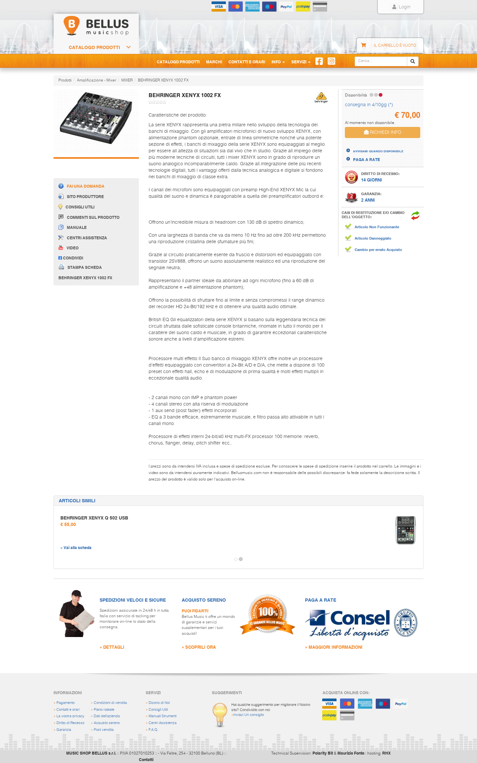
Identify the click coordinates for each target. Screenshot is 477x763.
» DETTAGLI (112, 647)
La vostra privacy (70, 716)
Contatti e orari (68, 709)
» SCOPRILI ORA (199, 647)
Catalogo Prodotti (94, 47)
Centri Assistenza (163, 723)
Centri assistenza (87, 237)
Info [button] (277, 61)
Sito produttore (85, 196)
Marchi (214, 61)
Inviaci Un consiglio (248, 715)
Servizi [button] (299, 61)
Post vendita (104, 730)
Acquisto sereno (107, 723)
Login (404, 7)
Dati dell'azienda (107, 716)
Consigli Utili (158, 709)
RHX (386, 753)
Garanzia (63, 730)
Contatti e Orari (246, 61)
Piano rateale (104, 709)
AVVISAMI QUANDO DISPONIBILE (378, 151)
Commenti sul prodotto (93, 217)
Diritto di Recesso (70, 723)
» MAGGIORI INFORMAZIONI (333, 647)
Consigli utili (80, 206)
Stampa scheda (84, 266)
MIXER (127, 80)
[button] (60, 559)
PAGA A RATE (366, 159)
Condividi (72, 257)
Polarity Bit (322, 753)
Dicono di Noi (159, 703)
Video (73, 247)
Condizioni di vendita (110, 703)
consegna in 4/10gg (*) (369, 105)
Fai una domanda (85, 186)
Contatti (146, 759)
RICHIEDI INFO (385, 132)
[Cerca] (413, 61)
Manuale (77, 227)
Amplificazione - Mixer (96, 80)
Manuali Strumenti (163, 716)
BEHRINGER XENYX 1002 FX (163, 80)
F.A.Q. (153, 730)
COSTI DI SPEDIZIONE (373, 145)
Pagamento (65, 703)
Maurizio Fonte (350, 753)
